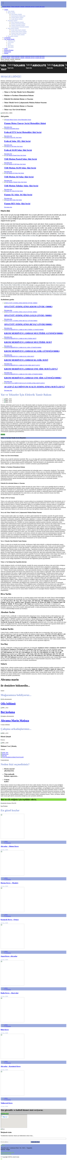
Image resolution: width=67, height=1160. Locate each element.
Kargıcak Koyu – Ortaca (10, 919)
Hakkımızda (7, 51)
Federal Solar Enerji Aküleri (19, 31)
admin (6, 841)
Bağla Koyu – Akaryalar (9, 993)
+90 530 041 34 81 (6, 1154)
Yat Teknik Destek (9, 39)
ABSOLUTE (11, 41)
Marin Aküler (11, 12)
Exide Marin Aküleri (17, 19)
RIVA (9, 44)
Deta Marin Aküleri (16, 14)
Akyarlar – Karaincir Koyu (11, 1066)
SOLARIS (11, 47)
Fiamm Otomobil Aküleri (18, 25)
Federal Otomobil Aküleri (18, 23)
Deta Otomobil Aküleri (17, 22)
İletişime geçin (5, 1114)
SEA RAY (11, 45)
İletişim (6, 53)
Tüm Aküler (11, 11)
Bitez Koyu (5, 1030)
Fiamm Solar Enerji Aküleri (18, 33)
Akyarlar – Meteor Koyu (10, 846)
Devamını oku (8, 127)
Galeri (6, 48)
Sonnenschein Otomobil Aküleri (20, 26)
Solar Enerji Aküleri (13, 28)
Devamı (3, 434)
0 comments (7, 843)
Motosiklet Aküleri (13, 36)
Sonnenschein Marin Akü (18, 16)
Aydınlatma (7, 37)
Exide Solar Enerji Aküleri (18, 30)
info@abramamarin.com (7, 1152)
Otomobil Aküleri (12, 20)
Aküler (6, 9)
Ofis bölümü (8, 703)
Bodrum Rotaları (8, 50)
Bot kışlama (8, 712)
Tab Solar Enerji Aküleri (18, 34)
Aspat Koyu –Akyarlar (9, 956)
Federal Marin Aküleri (17, 17)
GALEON (11, 42)
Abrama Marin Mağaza (15, 720)
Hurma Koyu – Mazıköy (9, 883)
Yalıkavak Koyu (6, 1103)
